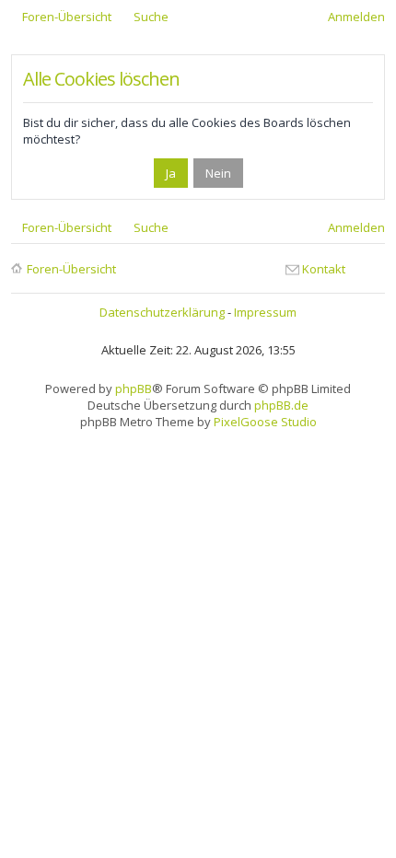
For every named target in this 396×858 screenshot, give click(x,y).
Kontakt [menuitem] (323, 269)
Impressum (265, 312)
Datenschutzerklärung (162, 312)
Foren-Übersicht (71, 269)
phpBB (133, 388)
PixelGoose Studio (265, 421)
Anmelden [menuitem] (356, 16)
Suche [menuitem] (151, 16)
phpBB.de (281, 405)
